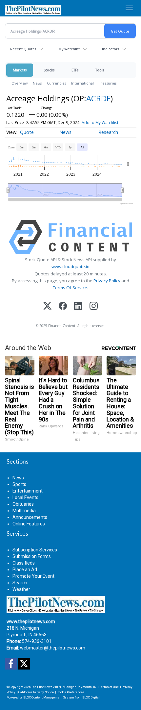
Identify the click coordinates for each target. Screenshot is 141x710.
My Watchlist (69, 48)
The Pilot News (41, 687)
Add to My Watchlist (100, 122)
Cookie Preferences (71, 692)
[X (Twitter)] (47, 306)
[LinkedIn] (78, 306)
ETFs (74, 69)
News (37, 83)
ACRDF (98, 98)
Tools (99, 69)
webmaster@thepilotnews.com (52, 647)
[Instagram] (93, 306)
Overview (19, 83)
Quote (27, 132)
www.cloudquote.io (70, 266)
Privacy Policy (106, 281)
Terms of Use (109, 687)
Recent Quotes (23, 48)
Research (108, 132)
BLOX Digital (91, 697)
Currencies (56, 83)
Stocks (49, 69)
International (82, 83)
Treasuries (107, 83)
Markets (20, 69)
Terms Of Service (70, 288)
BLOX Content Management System (48, 697)
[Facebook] (63, 306)
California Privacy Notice (36, 692)
